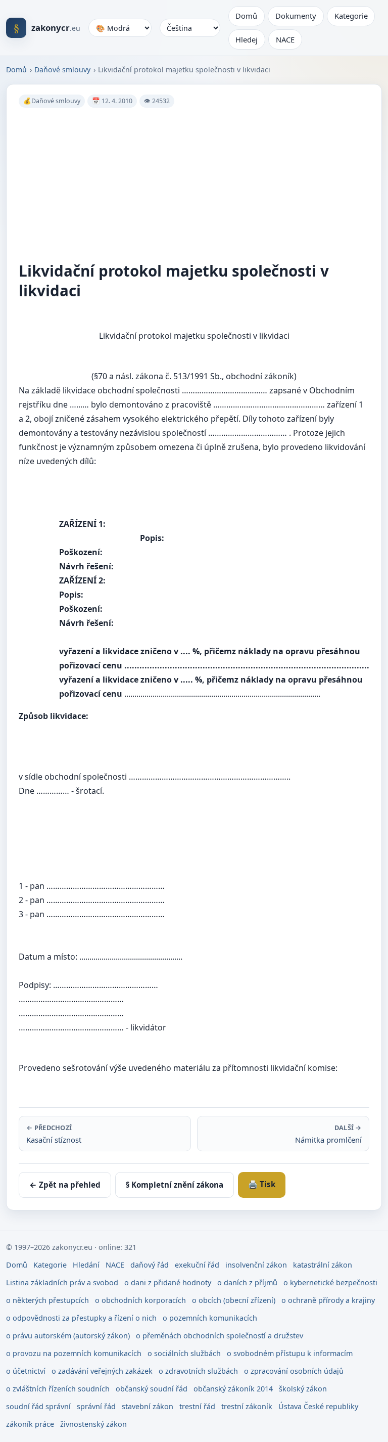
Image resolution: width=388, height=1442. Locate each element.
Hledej (246, 39)
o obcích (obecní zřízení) (233, 1300)
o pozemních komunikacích (210, 1318)
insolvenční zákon (256, 1265)
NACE (285, 39)
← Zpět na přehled (65, 1185)
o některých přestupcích (47, 1300)
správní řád (96, 1406)
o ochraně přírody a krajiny (328, 1300)
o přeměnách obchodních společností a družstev (219, 1335)
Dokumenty (295, 16)
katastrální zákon (322, 1265)
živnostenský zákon (93, 1424)
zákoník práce (30, 1424)
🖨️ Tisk (261, 1184)
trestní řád (197, 1406)
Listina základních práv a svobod (62, 1282)
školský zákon (303, 1388)
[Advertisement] (194, 184)
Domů (246, 16)
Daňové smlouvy (62, 69)
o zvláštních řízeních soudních (58, 1388)
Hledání (86, 1265)
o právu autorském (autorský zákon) (68, 1335)
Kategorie (351, 16)
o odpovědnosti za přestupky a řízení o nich (81, 1318)
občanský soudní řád (151, 1388)
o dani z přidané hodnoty (167, 1282)
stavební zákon (147, 1406)
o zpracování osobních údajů (294, 1371)
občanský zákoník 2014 (233, 1388)
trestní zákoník (246, 1406)
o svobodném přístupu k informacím (290, 1353)
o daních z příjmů (247, 1282)
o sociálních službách (184, 1353)
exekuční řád (197, 1265)
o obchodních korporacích (140, 1300)
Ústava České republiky (318, 1406)
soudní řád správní (38, 1406)
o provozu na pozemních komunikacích (73, 1353)
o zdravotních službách (198, 1371)
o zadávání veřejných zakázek (102, 1371)
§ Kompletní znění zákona (174, 1185)
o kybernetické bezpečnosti (330, 1282)
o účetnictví (25, 1371)
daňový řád (149, 1265)
